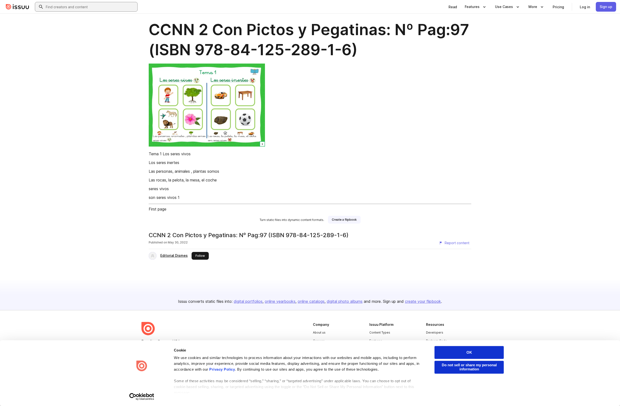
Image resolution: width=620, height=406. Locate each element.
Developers (434, 332)
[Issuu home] (17, 6)
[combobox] (90, 6)
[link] (453, 7)
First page (157, 209)
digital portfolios (248, 301)
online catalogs (311, 301)
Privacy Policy (222, 369)
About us (319, 332)
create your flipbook (423, 301)
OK (469, 352)
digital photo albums (345, 301)
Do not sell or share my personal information (469, 367)
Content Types (379, 332)
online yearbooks (280, 301)
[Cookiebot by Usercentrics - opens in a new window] (142, 396)
